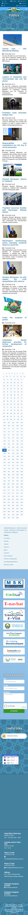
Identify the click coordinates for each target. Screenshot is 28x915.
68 (18, 404)
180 (4, 472)
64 (4, 404)
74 (18, 407)
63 (21, 401)
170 (4, 465)
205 (4, 487)
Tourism (6, 553)
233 (17, 502)
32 (18, 386)
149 (21, 450)
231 (9, 502)
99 (21, 419)
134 (21, 441)
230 (4, 502)
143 (17, 447)
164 (21, 459)
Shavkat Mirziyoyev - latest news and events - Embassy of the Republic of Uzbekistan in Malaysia (15, 530)
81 (21, 410)
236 (9, 505)
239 (21, 505)
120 (4, 435)
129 (21, 438)
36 (11, 389)
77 (7, 410)
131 (9, 441)
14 (21, 376)
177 (13, 468)
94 (4, 419)
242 (13, 508)
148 (17, 450)
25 (14, 382)
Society (6, 541)
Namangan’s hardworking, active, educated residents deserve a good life (14, 243)
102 (13, 422)
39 (21, 389)
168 (17, 462)
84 (11, 413)
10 (7, 376)
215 (4, 493)
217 (13, 493)
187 (13, 475)
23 (7, 382)
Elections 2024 (8, 564)
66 (11, 404)
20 (18, 379)
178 (17, 468)
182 (13, 472)
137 (13, 444)
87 (21, 413)
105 (4, 425)
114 (21, 429)
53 (7, 398)
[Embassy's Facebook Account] (2, 5)
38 (18, 389)
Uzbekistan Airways (12, 736)
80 (18, 410)
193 (17, 478)
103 (17, 422)
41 (7, 392)
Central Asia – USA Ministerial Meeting (14, 50)
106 (9, 425)
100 (4, 422)
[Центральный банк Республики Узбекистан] (10, 759)
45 (21, 392)
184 (21, 472)
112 (13, 429)
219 (21, 493)
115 (4, 432)
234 (21, 502)
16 (4, 379)
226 (9, 499)
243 (17, 508)
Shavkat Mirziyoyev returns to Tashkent (14, 180)
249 (21, 511)
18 (11, 379)
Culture (6, 544)
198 (17, 481)
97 (14, 419)
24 (11, 382)
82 (4, 413)
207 (13, 487)
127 (13, 438)
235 (4, 505)
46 (4, 395)
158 (17, 456)
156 (9, 456)
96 (11, 419)
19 (14, 379)
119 (21, 432)
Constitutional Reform (11, 562)
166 (9, 462)
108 (17, 425)
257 (13, 518)
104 (21, 422)
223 (17, 496)
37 (14, 389)
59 (7, 401)
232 (13, 502)
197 (13, 481)
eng (5, 1)
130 (4, 441)
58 (4, 401)
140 (4, 447)
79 (14, 410)
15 (24, 376)
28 (4, 386)
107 (13, 425)
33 (21, 386)
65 (7, 404)
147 (13, 450)
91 (14, 416)
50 (18, 395)
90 (11, 416)
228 (17, 499)
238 (17, 505)
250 (4, 514)
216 (9, 493)
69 (21, 404)
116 (9, 432)
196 (9, 481)
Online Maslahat (22, 5)
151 (9, 453)
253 (17, 514)
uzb (2, 1)
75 (21, 407)
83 (7, 413)
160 (4, 459)
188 (17, 475)
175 (4, 468)
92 (18, 416)
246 (9, 511)
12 (14, 376)
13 (17, 376)
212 (13, 490)
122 (13, 435)
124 (21, 435)
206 (9, 487)
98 (18, 419)
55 (14, 398)
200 (4, 484)
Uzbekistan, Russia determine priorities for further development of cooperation (14, 343)
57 (21, 398)
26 (18, 382)
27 (21, 382)
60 (11, 401)
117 (13, 432)
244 (21, 508)
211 (9, 490)
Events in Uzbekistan (10, 559)
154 (21, 453)
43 (14, 392)
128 (17, 438)
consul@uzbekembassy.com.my (14, 867)
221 (9, 496)
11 (10, 376)
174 (21, 465)
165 (4, 462)
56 (18, 398)
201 (9, 484)
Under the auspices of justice (14, 319)
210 (4, 490)
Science (6, 547)
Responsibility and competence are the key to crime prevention (14, 145)
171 (9, 465)
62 (18, 401)
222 (13, 496)
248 (17, 511)
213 (17, 490)
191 (9, 478)
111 (9, 429)
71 (7, 407)
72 (11, 407)
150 (4, 453)
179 (21, 468)
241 (9, 508)
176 (9, 468)
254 (21, 514)
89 (7, 416)
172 (13, 465)
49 (14, 395)
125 (4, 438)
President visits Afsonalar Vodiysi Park (14, 114)
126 (9, 438)
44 (18, 392)
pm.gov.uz (23, 3)
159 (21, 456)
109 (21, 425)
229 (21, 499)
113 (17, 429)
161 (9, 459)
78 (11, 410)
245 (4, 511)
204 (21, 484)
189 (21, 475)
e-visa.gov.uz (23, 1)
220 (4, 496)
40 (4, 392)
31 (14, 386)
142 (13, 447)
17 (7, 379)
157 (13, 456)
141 (9, 447)
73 (14, 407)
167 (13, 462)
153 (17, 453)
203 (17, 484)
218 (17, 493)
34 (4, 389)
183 (17, 472)
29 (7, 386)
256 (9, 518)
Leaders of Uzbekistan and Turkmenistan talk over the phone (14, 79)
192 (13, 478)
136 (9, 444)
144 (21, 447)
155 (4, 456)
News (8, 28)
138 (17, 444)
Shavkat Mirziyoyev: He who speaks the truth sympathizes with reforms (14, 279)
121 (9, 435)
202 (13, 484)
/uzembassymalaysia (11, 887)
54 (11, 398)
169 (21, 462)
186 (9, 475)
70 (4, 407)
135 (4, 444)
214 (21, 490)
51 (21, 395)
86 (18, 413)
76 (4, 410)
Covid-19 (6, 3)
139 (21, 444)
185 (4, 475)
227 (13, 499)
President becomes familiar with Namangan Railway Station (14, 210)
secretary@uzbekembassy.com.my (13, 859)
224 (21, 496)
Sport (5, 550)
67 (14, 404)
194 (21, 478)
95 (7, 419)
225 (4, 499)
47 (7, 395)
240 (4, 508)
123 (17, 435)
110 (4, 429)
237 (13, 505)
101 (9, 422)
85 (14, 413)
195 (4, 481)
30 (11, 386)
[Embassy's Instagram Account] (4, 5)
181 (9, 472)
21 (21, 379)
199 (21, 481)
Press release (8, 556)
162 (13, 459)
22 (4, 382)
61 (14, 401)
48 (11, 395)
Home (3, 28)
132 (13, 441)
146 (9, 450)
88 (4, 416)
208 (17, 487)
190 (4, 478)
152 (13, 453)
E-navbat (14, 1)
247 (13, 511)
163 (17, 459)
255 (4, 518)
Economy (7, 538)
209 (21, 487)
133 (17, 441)
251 (9, 514)
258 (17, 518)
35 (7, 389)
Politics (6, 535)
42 (11, 392)
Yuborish (15, 711)
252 (13, 514)
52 (4, 398)
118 (17, 432)
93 (21, 416)
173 (17, 465)
